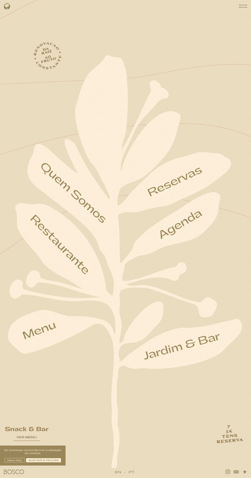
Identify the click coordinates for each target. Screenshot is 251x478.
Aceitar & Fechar (44, 460)
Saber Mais (14, 460)
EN (118, 472)
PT (132, 472)
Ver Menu (27, 437)
